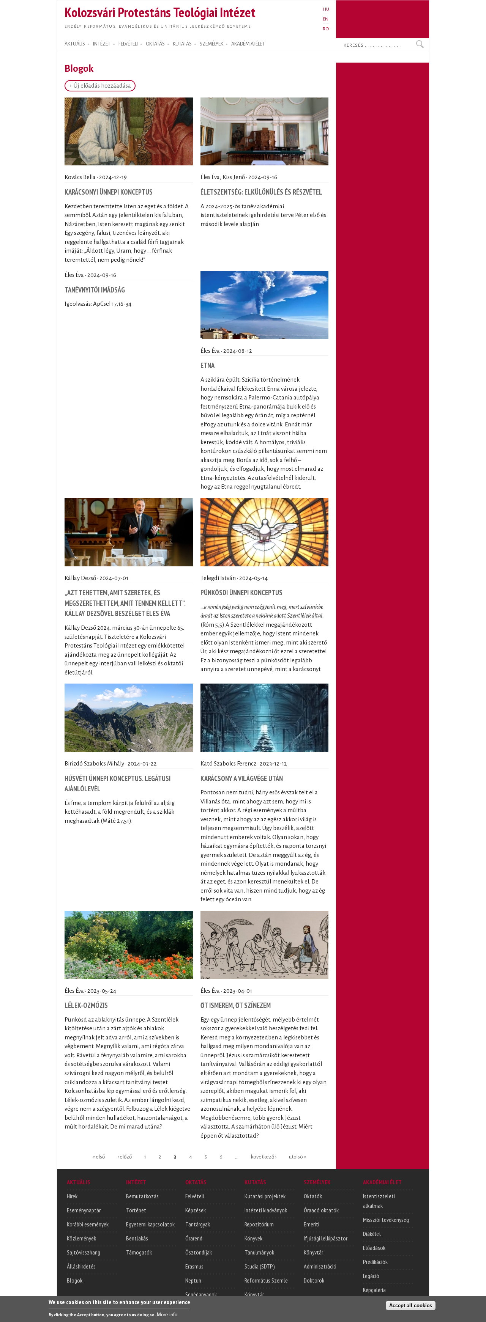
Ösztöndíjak (198, 1252)
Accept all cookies (410, 1305)
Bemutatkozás (142, 1196)
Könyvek (253, 1238)
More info (167, 1314)
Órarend (193, 1238)
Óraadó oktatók (321, 1210)
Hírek (72, 1196)
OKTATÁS (155, 44)
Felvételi (194, 1196)
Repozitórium (259, 1224)
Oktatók (313, 1196)
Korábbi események (88, 1224)
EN (325, 19)
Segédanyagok (201, 1294)
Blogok (74, 1280)
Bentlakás (137, 1238)
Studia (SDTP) (260, 1266)
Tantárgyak (197, 1224)
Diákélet (372, 1233)
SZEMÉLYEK (211, 44)
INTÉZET (101, 44)
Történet (136, 1210)
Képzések (195, 1210)
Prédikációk (375, 1261)
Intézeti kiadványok (266, 1210)
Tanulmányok (259, 1252)
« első (98, 1156)
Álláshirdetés (81, 1266)
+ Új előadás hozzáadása (100, 86)
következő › (263, 1156)
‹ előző (124, 1156)
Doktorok (314, 1280)
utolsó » (297, 1156)
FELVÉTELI (128, 44)
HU (326, 9)
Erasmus (194, 1266)
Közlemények (81, 1238)
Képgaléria (374, 1290)
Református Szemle (266, 1280)
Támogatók (139, 1252)
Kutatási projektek (265, 1196)
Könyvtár (254, 1294)
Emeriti (311, 1224)
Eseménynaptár (84, 1210)
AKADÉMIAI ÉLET (248, 44)
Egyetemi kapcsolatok (150, 1224)
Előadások (374, 1247)
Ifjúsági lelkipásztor (325, 1238)
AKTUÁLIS (75, 44)
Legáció (371, 1276)
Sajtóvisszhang (83, 1252)
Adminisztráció (320, 1266)
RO (326, 28)
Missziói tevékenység (386, 1219)
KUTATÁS (182, 44)
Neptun (193, 1280)
